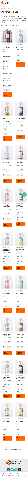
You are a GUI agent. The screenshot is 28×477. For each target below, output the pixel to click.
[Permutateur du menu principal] (25, 2)
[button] (25, 194)
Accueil (3, 8)
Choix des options (6, 94)
